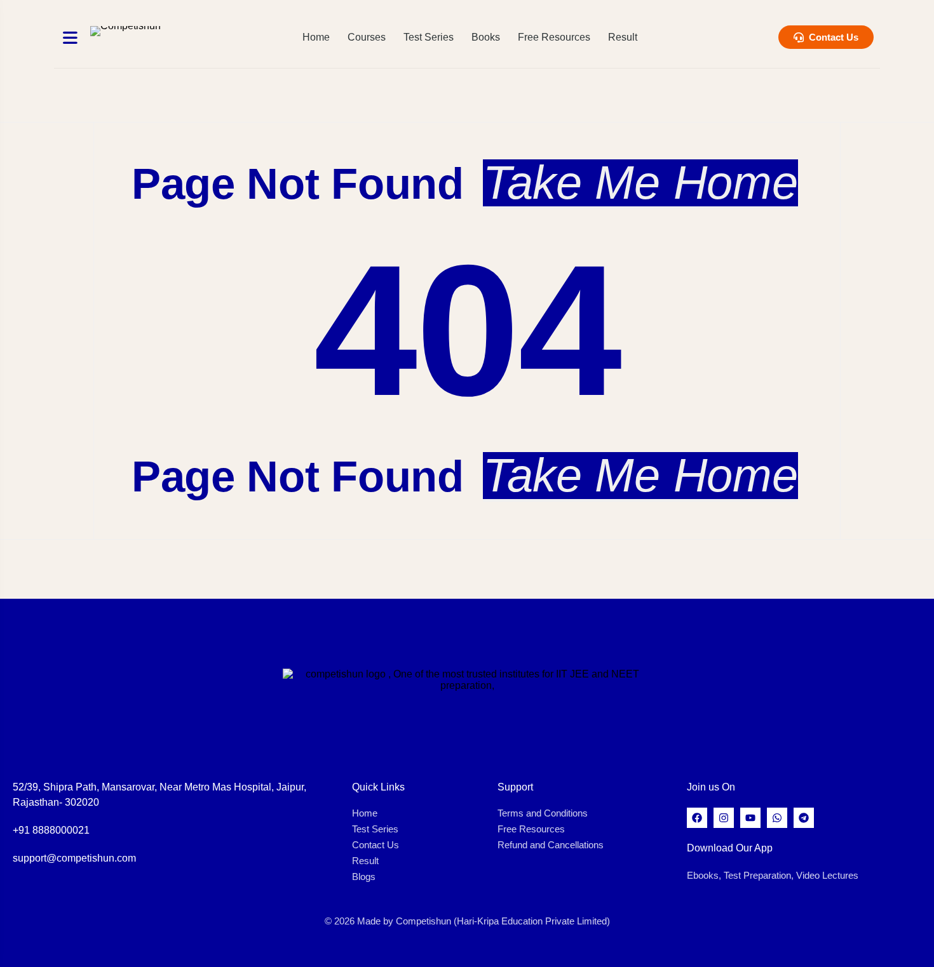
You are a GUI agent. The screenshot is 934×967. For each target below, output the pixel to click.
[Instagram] (724, 818)
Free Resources (554, 37)
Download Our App (730, 848)
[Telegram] (804, 818)
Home (316, 37)
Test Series (428, 37)
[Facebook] (697, 818)
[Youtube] (750, 818)
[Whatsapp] (777, 818)
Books (485, 37)
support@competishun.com (74, 858)
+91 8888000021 (51, 830)
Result (622, 37)
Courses (367, 37)
